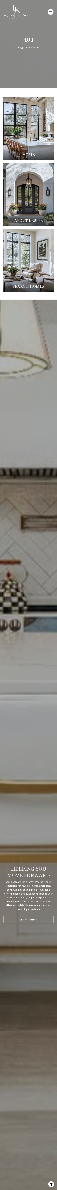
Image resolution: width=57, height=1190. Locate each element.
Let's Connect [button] (28, 919)
